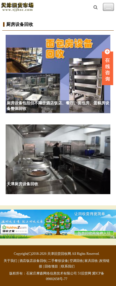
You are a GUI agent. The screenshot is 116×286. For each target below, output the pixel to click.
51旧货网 (84, 273)
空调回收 (76, 261)
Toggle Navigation (108, 7)
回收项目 (51, 266)
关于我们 (10, 261)
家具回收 (91, 261)
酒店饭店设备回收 (32, 261)
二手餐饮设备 (58, 261)
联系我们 (68, 266)
